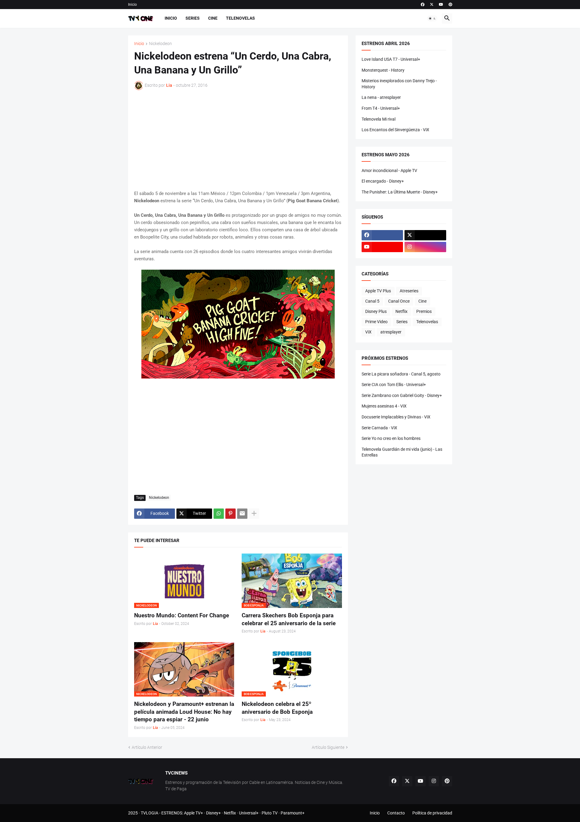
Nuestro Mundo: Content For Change (181, 615)
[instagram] (425, 247)
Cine (213, 18)
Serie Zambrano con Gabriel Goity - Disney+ (402, 395)
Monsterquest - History (383, 70)
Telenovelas (240, 18)
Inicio (132, 4)
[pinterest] (450, 4)
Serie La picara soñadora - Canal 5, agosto (401, 374)
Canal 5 (372, 301)
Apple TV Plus (378, 290)
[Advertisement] (238, 140)
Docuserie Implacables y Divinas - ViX (396, 416)
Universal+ (249, 813)
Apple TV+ (193, 813)
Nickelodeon (160, 43)
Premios (424, 311)
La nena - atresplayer (381, 97)
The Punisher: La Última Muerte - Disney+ (400, 192)
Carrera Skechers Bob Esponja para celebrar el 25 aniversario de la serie (289, 619)
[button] (432, 18)
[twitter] (431, 4)
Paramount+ (292, 813)
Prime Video (376, 321)
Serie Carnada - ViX (379, 427)
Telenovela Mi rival (378, 119)
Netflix (401, 311)
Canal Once (399, 301)
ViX (368, 332)
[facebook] (422, 4)
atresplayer (390, 332)
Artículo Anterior (147, 747)
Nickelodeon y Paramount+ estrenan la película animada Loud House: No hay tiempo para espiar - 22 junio (184, 711)
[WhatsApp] (219, 513)
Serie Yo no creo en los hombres (391, 438)
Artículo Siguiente (328, 747)
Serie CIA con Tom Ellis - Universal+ (394, 384)
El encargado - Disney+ (383, 181)
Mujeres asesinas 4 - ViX (384, 406)
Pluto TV (270, 813)
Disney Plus (376, 311)
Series (192, 18)
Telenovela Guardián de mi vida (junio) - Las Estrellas (402, 452)
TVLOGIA (149, 813)
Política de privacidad (432, 813)
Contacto (396, 813)
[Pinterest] (230, 513)
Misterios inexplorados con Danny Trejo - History (399, 83)
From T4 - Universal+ (381, 108)
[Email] (242, 513)
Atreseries (409, 290)
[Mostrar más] (254, 513)
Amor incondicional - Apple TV (389, 170)
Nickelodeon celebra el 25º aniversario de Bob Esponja (277, 707)
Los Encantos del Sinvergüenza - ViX (395, 129)
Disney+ (213, 813)
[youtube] (441, 4)
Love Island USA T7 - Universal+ (391, 59)
